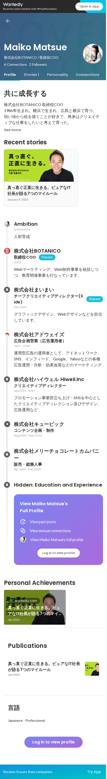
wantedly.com (26, 601)
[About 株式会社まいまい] (7, 290)
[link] (35, 607)
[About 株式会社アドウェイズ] (7, 334)
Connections (88, 74)
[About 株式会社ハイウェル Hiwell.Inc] (7, 379)
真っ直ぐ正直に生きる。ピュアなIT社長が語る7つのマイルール (34, 611)
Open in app (89, 6)
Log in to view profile (58, 553)
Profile (10, 74)
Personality (57, 74)
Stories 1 (31, 74)
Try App (94, 771)
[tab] (10, 75)
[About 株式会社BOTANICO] (7, 251)
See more (12, 129)
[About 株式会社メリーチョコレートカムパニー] (7, 454)
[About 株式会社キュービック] (7, 424)
